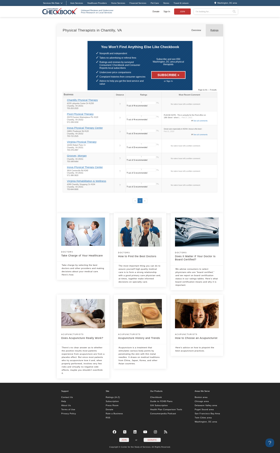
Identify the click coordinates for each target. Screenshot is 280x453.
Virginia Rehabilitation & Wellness (86, 181)
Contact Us (67, 397)
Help (63, 401)
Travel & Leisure (181, 3)
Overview (196, 30)
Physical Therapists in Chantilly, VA (92, 30)
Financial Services (138, 3)
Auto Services (76, 3)
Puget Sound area (204, 409)
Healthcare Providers (97, 3)
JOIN (124, 440)
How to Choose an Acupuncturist (196, 336)
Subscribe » (168, 75)
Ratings (214, 30)
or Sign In (168, 81)
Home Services (118, 3)
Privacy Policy (68, 413)
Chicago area (202, 401)
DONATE (152, 440)
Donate (156, 11)
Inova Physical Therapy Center (85, 127)
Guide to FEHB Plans (161, 401)
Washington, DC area (206, 422)
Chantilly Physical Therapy (82, 100)
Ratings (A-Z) (113, 397)
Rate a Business (114, 413)
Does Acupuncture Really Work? (82, 336)
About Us (66, 405)
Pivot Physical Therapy (80, 114)
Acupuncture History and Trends (139, 336)
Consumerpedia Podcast (163, 413)
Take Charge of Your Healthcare (82, 254)
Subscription (112, 401)
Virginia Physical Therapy (82, 141)
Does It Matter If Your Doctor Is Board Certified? (195, 256)
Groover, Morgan (77, 155)
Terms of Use (68, 409)
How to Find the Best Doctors (137, 255)
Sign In (166, 11)
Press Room (112, 405)
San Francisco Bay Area (207, 413)
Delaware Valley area (206, 405)
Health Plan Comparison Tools (166, 409)
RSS (108, 417)
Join (182, 11)
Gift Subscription (159, 405)
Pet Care (155, 3)
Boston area (201, 397)
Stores (166, 3)
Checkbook (156, 397)
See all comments (200, 121)
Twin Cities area (203, 417)
